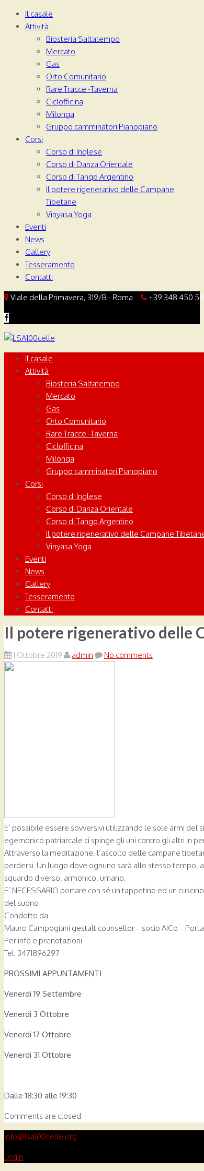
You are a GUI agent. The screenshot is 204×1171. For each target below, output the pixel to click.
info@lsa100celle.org (40, 1136)
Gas (53, 64)
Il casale (39, 14)
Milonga (60, 114)
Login (13, 1157)
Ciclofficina (64, 102)
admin (82, 655)
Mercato (60, 51)
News (34, 239)
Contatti (39, 277)
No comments (128, 655)
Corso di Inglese (74, 152)
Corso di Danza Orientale (89, 164)
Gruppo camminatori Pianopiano (101, 127)
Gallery (37, 252)
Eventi (35, 227)
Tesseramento (50, 264)
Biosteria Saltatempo (83, 39)
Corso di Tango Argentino (89, 177)
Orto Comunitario (76, 76)
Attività (37, 26)
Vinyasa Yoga (69, 214)
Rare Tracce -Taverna (82, 89)
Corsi (34, 139)
